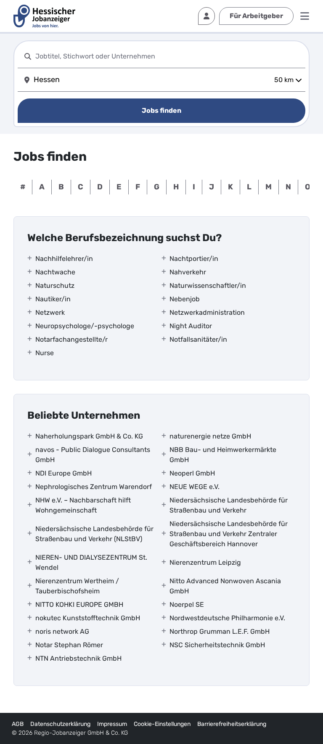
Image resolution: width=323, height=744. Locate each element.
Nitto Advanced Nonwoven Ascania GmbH (225, 586)
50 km (284, 80)
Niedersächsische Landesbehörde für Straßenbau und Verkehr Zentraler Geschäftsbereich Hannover (228, 534)
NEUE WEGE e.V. (194, 487)
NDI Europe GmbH (63, 473)
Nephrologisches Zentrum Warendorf (93, 487)
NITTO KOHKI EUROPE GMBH (79, 604)
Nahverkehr (187, 272)
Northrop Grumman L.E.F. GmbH (219, 631)
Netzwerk (50, 312)
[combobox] (168, 56)
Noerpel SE (186, 604)
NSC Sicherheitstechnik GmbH (217, 645)
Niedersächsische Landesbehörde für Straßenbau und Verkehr (228, 505)
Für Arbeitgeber (256, 16)
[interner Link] (44, 16)
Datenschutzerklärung (60, 724)
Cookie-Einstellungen (162, 724)
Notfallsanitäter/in (198, 339)
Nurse (44, 353)
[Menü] (305, 16)
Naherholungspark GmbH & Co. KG (89, 436)
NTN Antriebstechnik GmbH (78, 658)
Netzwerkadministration (207, 312)
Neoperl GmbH (192, 473)
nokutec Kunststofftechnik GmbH (87, 618)
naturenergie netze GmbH (210, 436)
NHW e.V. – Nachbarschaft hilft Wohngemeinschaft (83, 505)
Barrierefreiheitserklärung (231, 724)
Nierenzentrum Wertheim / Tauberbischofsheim (77, 586)
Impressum (112, 724)
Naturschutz (54, 286)
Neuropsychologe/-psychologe (84, 326)
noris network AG (62, 631)
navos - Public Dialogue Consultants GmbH (92, 455)
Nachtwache (55, 272)
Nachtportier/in (193, 259)
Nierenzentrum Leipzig (205, 562)
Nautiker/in (53, 299)
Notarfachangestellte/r (71, 339)
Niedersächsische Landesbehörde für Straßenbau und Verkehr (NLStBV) (94, 534)
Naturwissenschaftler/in (207, 286)
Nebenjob (184, 299)
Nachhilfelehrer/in (64, 259)
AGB (18, 724)
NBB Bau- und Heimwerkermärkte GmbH (222, 455)
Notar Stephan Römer (69, 645)
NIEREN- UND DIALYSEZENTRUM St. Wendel (91, 562)
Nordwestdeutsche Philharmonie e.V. (227, 618)
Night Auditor (190, 326)
